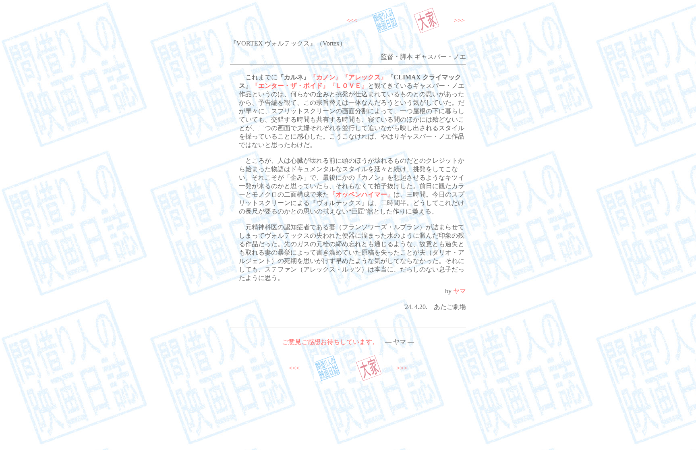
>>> (459, 20)
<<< (351, 20)
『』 (326, 77)
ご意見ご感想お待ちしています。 (330, 341)
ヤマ (459, 291)
